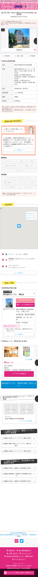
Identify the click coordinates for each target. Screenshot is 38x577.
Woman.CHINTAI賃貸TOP (18, 533)
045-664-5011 (26, 300)
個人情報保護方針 (25, 550)
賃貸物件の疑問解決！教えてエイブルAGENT (19, 565)
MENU (35, 6)
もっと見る (18, 150)
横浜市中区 (33, 534)
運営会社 (12, 550)
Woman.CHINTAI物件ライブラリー (10, 534)
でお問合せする (26, 304)
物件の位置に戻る (31, 213)
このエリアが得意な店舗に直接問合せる (20, 573)
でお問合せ (19, 373)
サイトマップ (26, 553)
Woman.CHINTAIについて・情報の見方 (19, 556)
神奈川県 (25, 534)
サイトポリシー (19, 559)
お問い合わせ (13, 553)
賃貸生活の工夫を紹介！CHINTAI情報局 (18, 568)
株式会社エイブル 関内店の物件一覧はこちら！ (19, 384)
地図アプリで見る (31, 217)
